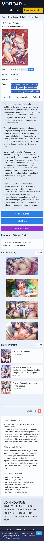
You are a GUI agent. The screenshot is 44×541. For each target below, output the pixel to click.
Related (36, 97)
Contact (10, 530)
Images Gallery (22, 97)
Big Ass (34, 84)
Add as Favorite (22, 214)
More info (16, 538)
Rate (31, 69)
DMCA (18, 530)
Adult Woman (16, 84)
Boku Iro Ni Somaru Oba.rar (15, 245)
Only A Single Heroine (31, 91)
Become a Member (32, 10)
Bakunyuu (26, 84)
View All (39, 253)
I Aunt (13, 88)
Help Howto (22, 221)
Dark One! (14, 75)
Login (17, 10)
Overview (8, 97)
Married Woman (31, 88)
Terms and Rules (30, 530)
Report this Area (22, 228)
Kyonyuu (20, 88)
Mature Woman (16, 91)
